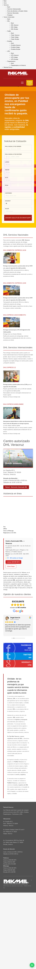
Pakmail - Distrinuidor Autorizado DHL (16, 487)
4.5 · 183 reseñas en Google (14, 558)
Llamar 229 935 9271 (13, 562)
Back (5, 1)
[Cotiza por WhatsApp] (32, 965)
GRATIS (29, 82)
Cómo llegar (11, 566)
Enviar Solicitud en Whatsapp (18, 218)
